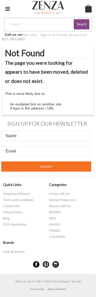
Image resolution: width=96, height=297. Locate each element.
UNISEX (54, 224)
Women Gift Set (59, 206)
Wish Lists (28, 35)
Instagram (55, 264)
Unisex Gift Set (59, 194)
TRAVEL (55, 231)
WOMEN (55, 212)
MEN (52, 218)
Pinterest (46, 264)
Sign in (45, 35)
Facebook (36, 264)
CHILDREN (57, 237)
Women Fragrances (62, 200)
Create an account (72, 35)
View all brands (14, 252)
